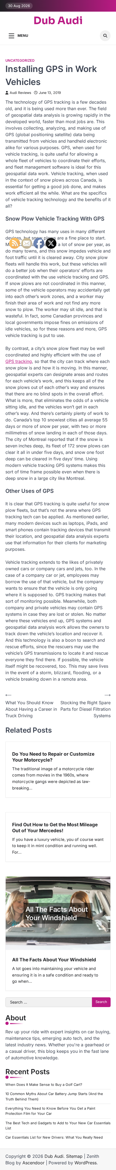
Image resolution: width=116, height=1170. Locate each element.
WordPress (85, 1162)
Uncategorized (20, 60)
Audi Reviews (20, 93)
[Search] (105, 35)
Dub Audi (58, 21)
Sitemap (74, 1156)
